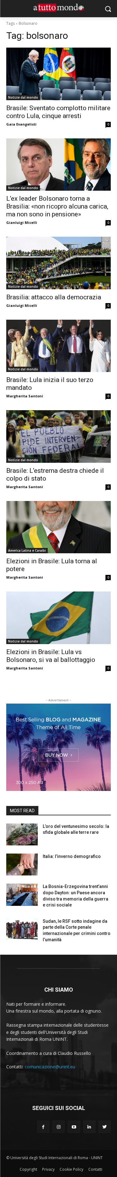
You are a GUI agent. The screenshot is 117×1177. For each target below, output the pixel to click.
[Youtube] (74, 1127)
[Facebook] (43, 1127)
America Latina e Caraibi (27, 550)
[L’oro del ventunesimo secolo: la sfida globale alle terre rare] (22, 834)
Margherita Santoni (24, 396)
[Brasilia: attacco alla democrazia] (58, 263)
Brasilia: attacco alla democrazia (53, 297)
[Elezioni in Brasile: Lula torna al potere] (58, 527)
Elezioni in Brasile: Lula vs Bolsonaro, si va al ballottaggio (50, 655)
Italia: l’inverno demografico (72, 856)
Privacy (48, 1169)
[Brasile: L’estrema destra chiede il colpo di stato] (58, 436)
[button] (107, 8)
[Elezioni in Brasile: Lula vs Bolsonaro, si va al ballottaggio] (58, 617)
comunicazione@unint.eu (50, 1067)
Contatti (95, 1169)
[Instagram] (58, 1127)
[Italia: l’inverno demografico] (22, 864)
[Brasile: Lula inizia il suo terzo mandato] (58, 346)
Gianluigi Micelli (21, 222)
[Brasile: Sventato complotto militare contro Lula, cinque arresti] (58, 74)
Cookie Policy (71, 1169)
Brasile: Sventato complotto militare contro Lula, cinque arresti (58, 112)
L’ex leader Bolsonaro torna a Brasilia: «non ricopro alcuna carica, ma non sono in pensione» (57, 206)
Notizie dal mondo (23, 97)
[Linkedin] (89, 1127)
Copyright (28, 1169)
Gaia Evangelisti (21, 124)
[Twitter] (105, 1127)
